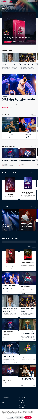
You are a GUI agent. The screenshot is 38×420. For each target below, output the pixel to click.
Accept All (28, 417)
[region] (19, 414)
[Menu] (2, 1)
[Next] (37, 61)
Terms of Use (4, 412)
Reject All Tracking (19, 417)
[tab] (3, 175)
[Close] (36, 411)
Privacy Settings (10, 417)
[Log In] (36, 1)
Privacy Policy (28, 411)
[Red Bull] (7, 1)
